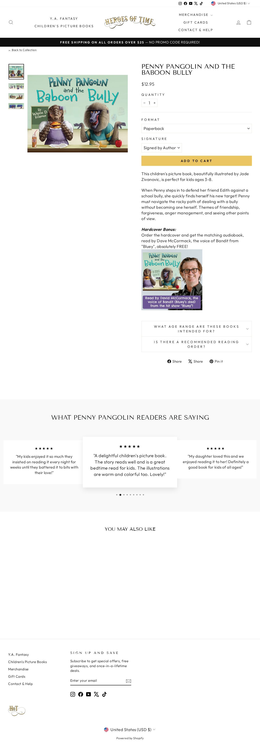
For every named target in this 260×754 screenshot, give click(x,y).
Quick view (37, 594)
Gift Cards (195, 22)
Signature (154, 139)
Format (150, 120)
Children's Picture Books (64, 26)
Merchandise (194, 15)
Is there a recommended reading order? (196, 344)
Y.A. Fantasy (64, 18)
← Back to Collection (22, 50)
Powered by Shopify (130, 738)
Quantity (153, 95)
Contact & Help (195, 30)
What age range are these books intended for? (196, 328)
